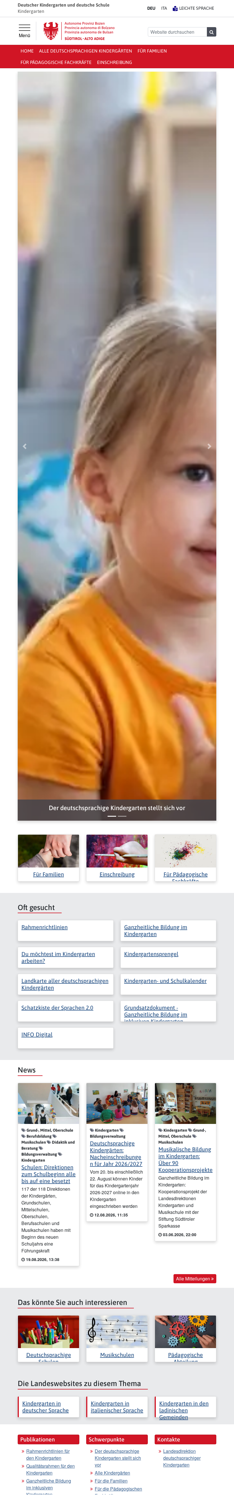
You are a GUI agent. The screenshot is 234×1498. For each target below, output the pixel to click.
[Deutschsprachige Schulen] (48, 1331)
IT (164, 8)
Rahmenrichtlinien (44, 927)
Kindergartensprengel (151, 954)
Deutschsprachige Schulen (48, 1358)
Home (27, 50)
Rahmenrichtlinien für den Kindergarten (48, 1454)
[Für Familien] (48, 850)
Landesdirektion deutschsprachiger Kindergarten (182, 1458)
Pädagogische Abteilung (185, 1358)
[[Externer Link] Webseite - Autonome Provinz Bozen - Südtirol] (79, 31)
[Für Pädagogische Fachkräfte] (185, 850)
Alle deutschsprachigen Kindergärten (85, 50)
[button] (117, 808)
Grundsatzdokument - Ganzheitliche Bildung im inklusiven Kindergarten (155, 1014)
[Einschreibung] (117, 850)
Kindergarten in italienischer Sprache (117, 1406)
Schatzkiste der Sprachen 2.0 (57, 1007)
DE (151, 8)
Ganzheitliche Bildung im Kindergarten (155, 930)
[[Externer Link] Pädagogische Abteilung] (185, 1331)
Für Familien (152, 50)
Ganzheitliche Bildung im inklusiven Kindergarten (48, 1487)
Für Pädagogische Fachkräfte (56, 62)
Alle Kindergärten (112, 1472)
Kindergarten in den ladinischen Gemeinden (184, 1410)
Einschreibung (114, 62)
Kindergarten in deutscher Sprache (45, 1406)
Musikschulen (117, 1355)
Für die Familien (111, 1480)
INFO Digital (37, 1034)
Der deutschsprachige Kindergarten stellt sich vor (118, 1458)
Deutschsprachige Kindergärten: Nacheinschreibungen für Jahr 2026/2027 (116, 1153)
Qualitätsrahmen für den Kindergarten (50, 1469)
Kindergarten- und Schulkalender (165, 980)
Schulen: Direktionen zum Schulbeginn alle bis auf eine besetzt (48, 1174)
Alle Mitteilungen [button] (193, 1278)
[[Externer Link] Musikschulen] (117, 1331)
